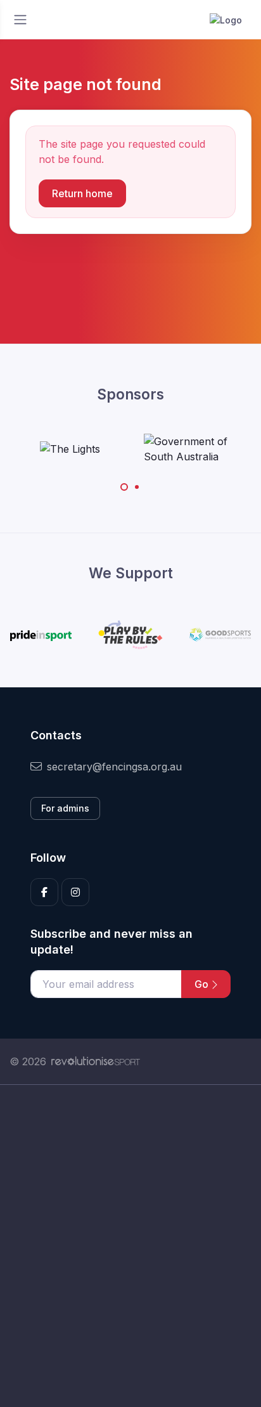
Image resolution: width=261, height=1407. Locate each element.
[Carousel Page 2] (137, 487)
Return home (82, 193)
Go (202, 984)
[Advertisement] (130, 1246)
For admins (65, 808)
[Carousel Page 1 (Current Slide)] (124, 487)
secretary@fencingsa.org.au (114, 766)
